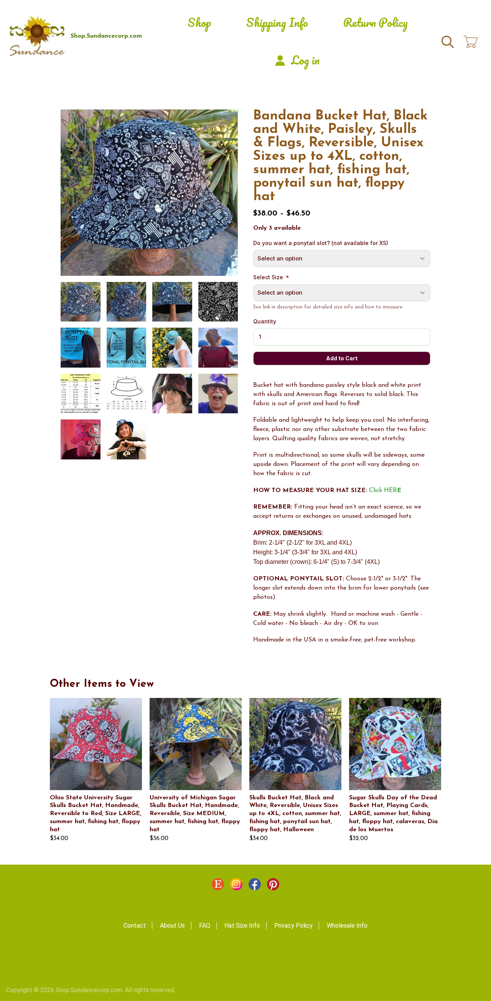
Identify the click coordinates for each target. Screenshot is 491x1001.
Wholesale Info (347, 925)
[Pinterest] (273, 886)
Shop (199, 22)
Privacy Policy (293, 925)
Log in (305, 60)
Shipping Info (277, 22)
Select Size (268, 277)
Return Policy (375, 22)
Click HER (385, 490)
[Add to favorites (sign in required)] (229, 120)
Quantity (264, 321)
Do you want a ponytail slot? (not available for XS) (320, 243)
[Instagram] (236, 886)
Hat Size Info (242, 925)
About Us (172, 925)
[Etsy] (218, 886)
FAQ (204, 925)
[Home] (37, 36)
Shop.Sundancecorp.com (106, 36)
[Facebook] (255, 886)
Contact (135, 925)
